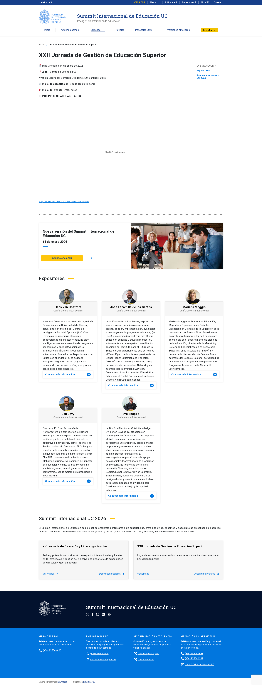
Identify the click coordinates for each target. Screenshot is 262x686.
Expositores (203, 70)
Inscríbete (209, 30)
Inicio (47, 30)
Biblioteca (170, 2)
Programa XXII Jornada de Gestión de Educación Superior (64, 201)
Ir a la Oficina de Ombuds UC (199, 664)
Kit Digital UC (89, 682)
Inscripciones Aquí (62, 258)
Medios (155, 2)
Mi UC (204, 2)
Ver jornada (51, 574)
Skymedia (62, 682)
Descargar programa (112, 574)
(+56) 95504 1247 (194, 658)
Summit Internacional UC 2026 (208, 76)
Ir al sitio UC (45, 2)
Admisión (138, 2)
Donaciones (188, 2)
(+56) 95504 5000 (99, 653)
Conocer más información (67, 374)
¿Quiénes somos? (70, 30)
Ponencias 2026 (146, 30)
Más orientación (146, 659)
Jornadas (98, 30)
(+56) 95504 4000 (52, 650)
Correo (218, 2)
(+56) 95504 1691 (194, 653)
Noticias (120, 30)
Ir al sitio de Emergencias (103, 659)
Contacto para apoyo (148, 653)
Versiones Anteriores (178, 30)
